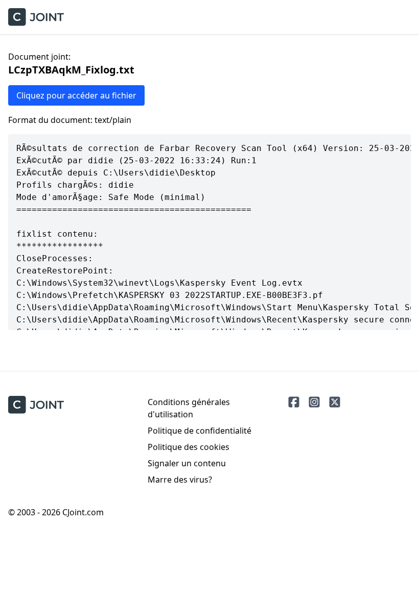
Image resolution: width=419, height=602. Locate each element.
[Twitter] (335, 402)
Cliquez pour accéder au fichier (76, 95)
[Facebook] (294, 402)
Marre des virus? (180, 479)
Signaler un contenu (187, 463)
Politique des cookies (188, 447)
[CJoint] (36, 405)
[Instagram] (314, 402)
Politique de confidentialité (199, 430)
